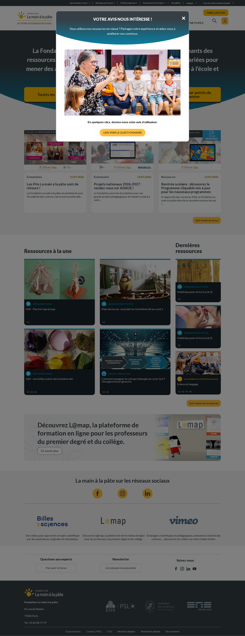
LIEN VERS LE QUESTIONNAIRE (122, 132)
